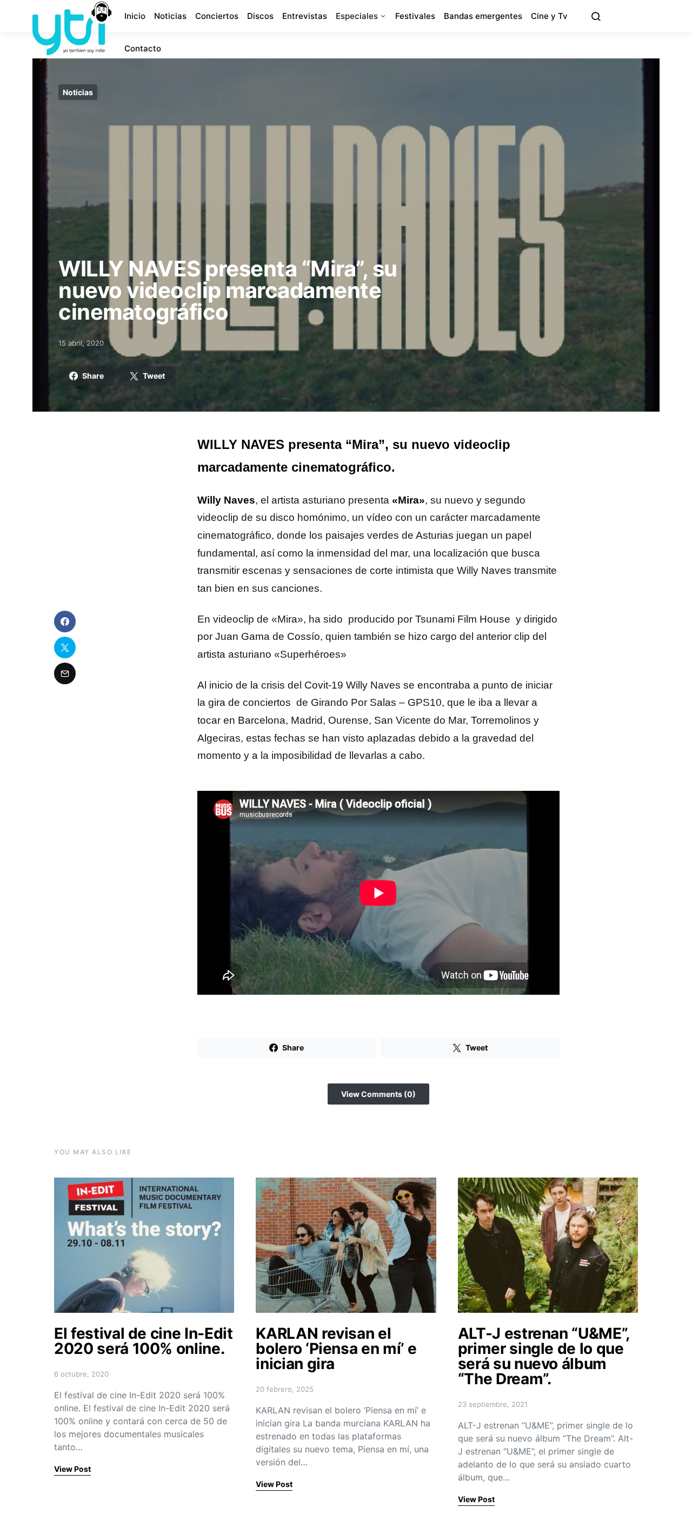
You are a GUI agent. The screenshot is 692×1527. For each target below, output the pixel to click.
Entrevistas (304, 16)
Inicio (134, 16)
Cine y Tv (549, 16)
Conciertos (216, 16)
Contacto (142, 48)
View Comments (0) (378, 1094)
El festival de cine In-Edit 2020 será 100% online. (143, 1341)
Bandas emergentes (483, 16)
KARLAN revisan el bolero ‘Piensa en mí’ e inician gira (336, 1348)
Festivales (415, 16)
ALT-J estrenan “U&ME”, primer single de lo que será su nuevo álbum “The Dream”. (543, 1356)
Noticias (170, 16)
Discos (260, 16)
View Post (72, 1468)
